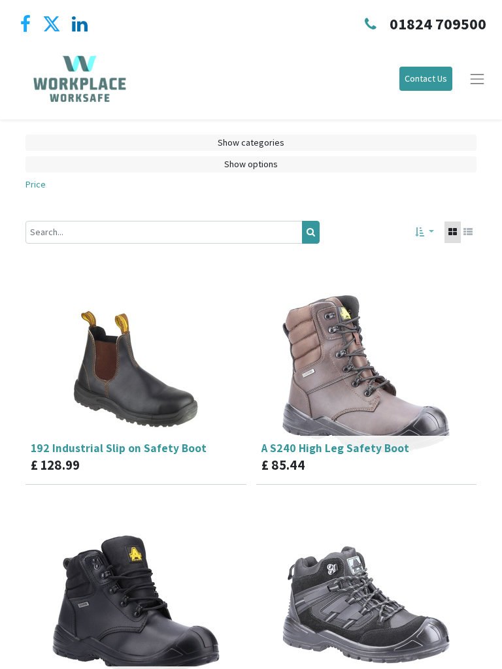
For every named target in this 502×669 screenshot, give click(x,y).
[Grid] (452, 232)
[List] (468, 232)
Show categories (251, 142)
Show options (251, 164)
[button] (424, 232)
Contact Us (426, 78)
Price (35, 184)
